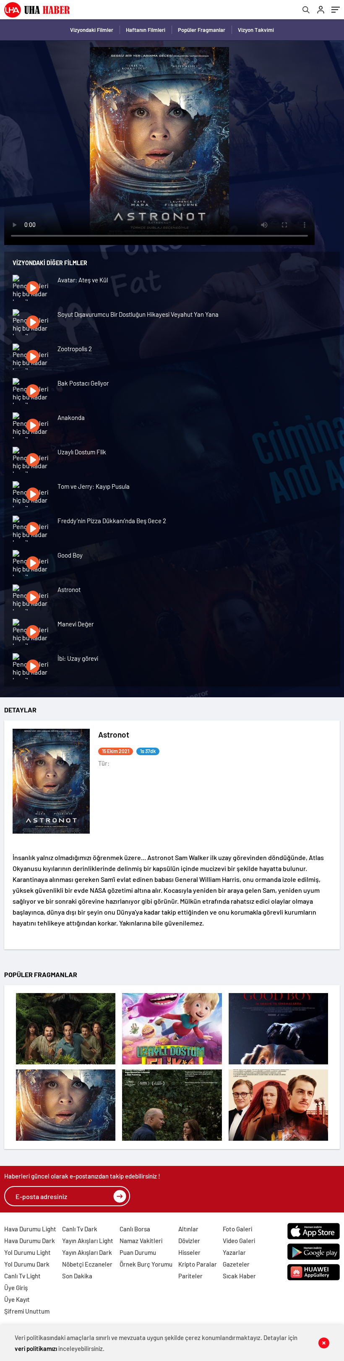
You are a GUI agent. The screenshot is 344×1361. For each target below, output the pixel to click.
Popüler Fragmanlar (201, 29)
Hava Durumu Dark (29, 1240)
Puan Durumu (138, 1252)
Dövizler (189, 1240)
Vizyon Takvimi (256, 29)
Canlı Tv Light (22, 1276)
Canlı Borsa (135, 1229)
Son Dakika (77, 1276)
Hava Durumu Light (30, 1229)
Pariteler (190, 1276)
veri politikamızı (36, 1348)
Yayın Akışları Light (87, 1240)
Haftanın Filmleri (145, 29)
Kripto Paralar (197, 1264)
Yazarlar (234, 1252)
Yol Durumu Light (27, 1252)
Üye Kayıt (17, 1299)
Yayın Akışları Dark (87, 1252)
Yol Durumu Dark (27, 1264)
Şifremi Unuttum (27, 1311)
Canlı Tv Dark (79, 1229)
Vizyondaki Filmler (91, 29)
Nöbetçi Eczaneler (87, 1264)
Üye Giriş (16, 1287)
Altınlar (188, 1229)
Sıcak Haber (239, 1276)
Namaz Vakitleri (141, 1240)
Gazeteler (236, 1264)
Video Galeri (239, 1240)
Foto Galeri (237, 1229)
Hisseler (189, 1252)
